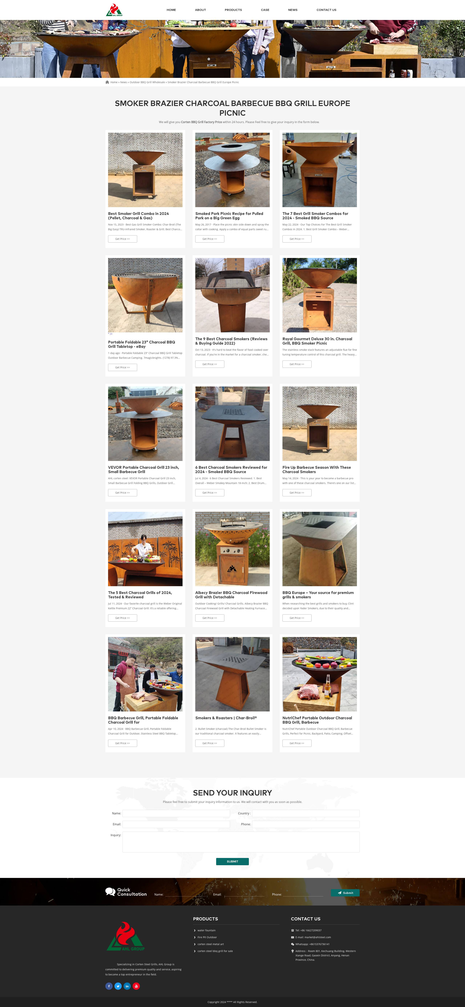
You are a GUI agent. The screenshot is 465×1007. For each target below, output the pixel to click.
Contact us (326, 10)
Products (233, 10)
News (293, 10)
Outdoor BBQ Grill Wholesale (147, 82)
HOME (171, 10)
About (200, 10)
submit (232, 861)
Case (265, 10)
